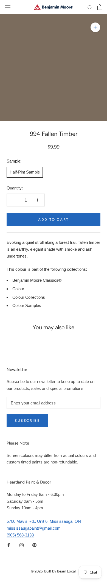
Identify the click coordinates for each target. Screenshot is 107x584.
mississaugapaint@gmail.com (34, 528)
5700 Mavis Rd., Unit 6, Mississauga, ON (44, 521)
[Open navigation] (7, 7)
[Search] (90, 7)
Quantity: (15, 188)
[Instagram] (21, 544)
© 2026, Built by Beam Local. (54, 571)
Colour (18, 288)
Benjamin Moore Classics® (36, 280)
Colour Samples (26, 305)
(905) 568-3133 (20, 535)
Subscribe (27, 420)
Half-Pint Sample (25, 172)
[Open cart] (99, 7)
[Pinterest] (34, 544)
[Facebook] (9, 544)
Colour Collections (28, 297)
